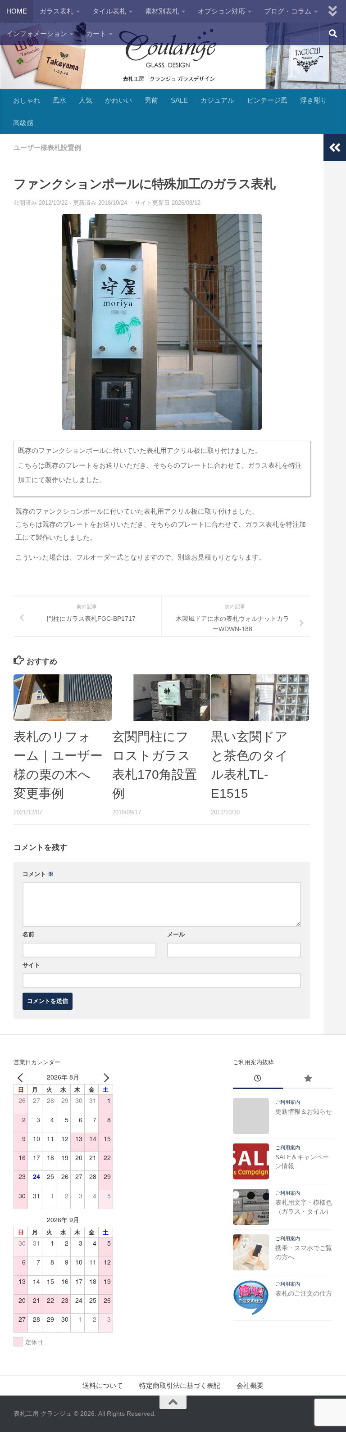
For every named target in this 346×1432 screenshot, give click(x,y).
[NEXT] (104, 1077)
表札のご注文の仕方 (303, 1293)
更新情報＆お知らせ (303, 1111)
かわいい (118, 100)
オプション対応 (221, 11)
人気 (85, 100)
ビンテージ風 (267, 100)
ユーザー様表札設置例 (47, 147)
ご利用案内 (287, 1102)
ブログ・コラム (287, 11)
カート (96, 33)
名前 (28, 934)
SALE (179, 100)
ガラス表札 (56, 11)
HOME (16, 11)
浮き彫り (313, 100)
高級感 (23, 122)
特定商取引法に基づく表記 (179, 1385)
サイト (31, 965)
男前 (151, 100)
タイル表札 (109, 11)
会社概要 (250, 1385)
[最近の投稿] (257, 1079)
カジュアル (217, 100)
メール (176, 934)
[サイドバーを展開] (334, 147)
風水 (59, 100)
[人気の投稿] (307, 1079)
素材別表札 (162, 11)
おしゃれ (26, 100)
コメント (38, 874)
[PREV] (22, 1077)
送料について (102, 1385)
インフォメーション (36, 33)
